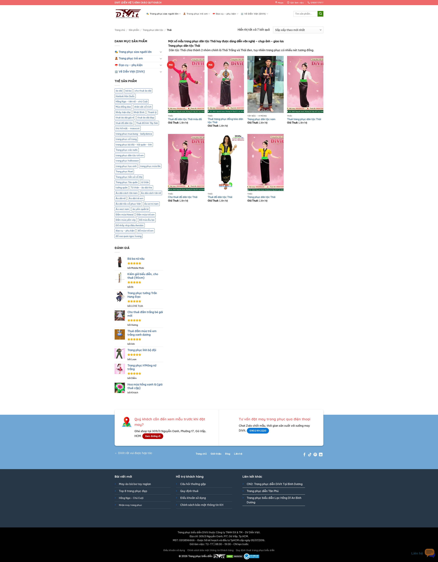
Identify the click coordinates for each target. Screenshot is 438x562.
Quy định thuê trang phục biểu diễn (255, 550)
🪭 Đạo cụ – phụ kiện (224, 13)
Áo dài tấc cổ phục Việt (128, 203)
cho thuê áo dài (143, 90)
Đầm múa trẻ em (146, 214)
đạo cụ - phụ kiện (125, 230)
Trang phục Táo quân (127, 182)
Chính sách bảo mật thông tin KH (201, 505)
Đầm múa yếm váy (126, 219)
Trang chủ (120, 30)
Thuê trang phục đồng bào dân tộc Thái (225, 121)
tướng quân (121, 187)
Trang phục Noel (124, 171)
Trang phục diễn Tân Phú (263, 491)
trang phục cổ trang (126, 139)
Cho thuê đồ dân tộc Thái (182, 197)
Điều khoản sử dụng (193, 498)
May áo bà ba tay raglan (135, 484)
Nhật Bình (139, 112)
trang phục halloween (127, 160)
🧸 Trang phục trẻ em (195, 13)
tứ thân (145, 182)
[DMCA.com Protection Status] (234, 556)
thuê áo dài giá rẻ (125, 117)
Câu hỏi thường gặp (193, 484)
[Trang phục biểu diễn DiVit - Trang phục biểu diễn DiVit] (128, 14)
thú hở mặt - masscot (128, 128)
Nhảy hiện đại (123, 112)
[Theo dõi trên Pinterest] (315, 455)
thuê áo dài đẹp (145, 117)
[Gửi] (320, 14)
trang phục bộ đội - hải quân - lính (134, 144)
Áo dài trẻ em (136, 198)
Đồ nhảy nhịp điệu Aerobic (130, 225)
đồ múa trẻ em (146, 230)
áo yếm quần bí (140, 209)
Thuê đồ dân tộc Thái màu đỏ (185, 119)
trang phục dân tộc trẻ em (130, 155)
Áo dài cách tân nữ (151, 193)
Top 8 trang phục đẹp (133, 491)
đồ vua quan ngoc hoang (128, 236)
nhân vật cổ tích (143, 106)
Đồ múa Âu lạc (147, 219)
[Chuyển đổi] (161, 52)
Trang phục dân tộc (153, 30)
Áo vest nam (122, 209)
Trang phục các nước (127, 149)
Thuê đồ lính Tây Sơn (147, 123)
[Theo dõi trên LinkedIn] (321, 455)
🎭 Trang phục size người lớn (162, 13)
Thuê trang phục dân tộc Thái (304, 119)
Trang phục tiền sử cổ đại (129, 177)
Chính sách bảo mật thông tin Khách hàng (210, 550)
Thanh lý (152, 112)
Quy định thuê (189, 491)
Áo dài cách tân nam (127, 193)
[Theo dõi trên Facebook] (304, 455)
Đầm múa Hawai (124, 214)
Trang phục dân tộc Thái (261, 197)
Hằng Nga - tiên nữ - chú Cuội (131, 101)
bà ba (128, 90)
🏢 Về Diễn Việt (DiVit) (253, 13)
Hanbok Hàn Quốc (125, 96)
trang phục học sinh (126, 166)
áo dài (119, 90)
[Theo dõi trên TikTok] (310, 455)
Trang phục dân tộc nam (261, 119)
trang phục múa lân (150, 166)
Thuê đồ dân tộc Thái (220, 197)
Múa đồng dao (123, 106)
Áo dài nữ (121, 198)
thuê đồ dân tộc (124, 123)
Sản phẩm (134, 30)
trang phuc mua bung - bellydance (134, 133)
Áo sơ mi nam (151, 203)
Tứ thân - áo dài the (141, 187)
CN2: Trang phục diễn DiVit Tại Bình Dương (274, 484)
